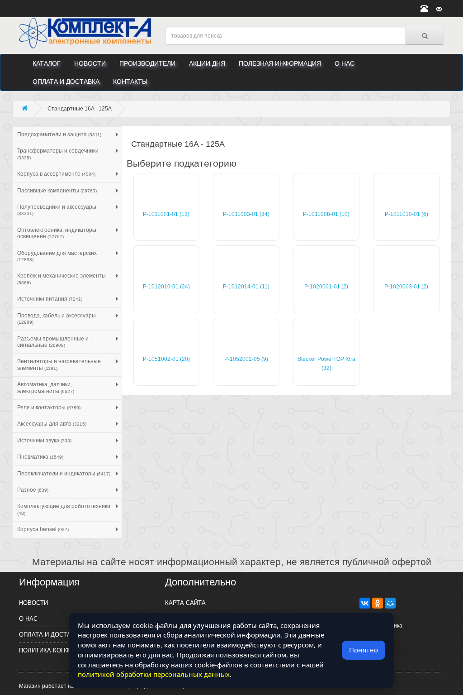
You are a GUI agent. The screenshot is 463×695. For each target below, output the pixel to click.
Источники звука (44, 440)
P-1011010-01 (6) (406, 214)
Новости (90, 63)
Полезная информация (280, 63)
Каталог (47, 63)
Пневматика (40, 457)
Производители (147, 63)
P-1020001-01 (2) (326, 286)
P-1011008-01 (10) (326, 214)
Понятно (363, 649)
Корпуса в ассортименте (56, 174)
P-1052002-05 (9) (246, 359)
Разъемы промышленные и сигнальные (53, 342)
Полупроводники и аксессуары (56, 210)
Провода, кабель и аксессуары (56, 318)
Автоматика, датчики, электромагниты (45, 387)
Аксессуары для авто (51, 424)
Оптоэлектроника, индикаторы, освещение (57, 233)
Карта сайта (185, 602)
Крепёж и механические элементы (61, 279)
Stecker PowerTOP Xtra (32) (326, 363)
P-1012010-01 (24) (166, 286)
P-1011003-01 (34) (246, 214)
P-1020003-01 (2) (406, 286)
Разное (32, 490)
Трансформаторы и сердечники (58, 154)
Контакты (130, 81)
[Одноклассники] (377, 603)
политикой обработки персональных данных (154, 674)
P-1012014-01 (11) (246, 286)
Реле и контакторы (48, 407)
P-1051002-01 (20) (166, 359)
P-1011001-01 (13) (166, 214)
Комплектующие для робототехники (63, 509)
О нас (344, 63)
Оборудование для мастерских (57, 256)
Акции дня (207, 63)
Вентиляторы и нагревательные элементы (59, 364)
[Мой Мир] (390, 603)
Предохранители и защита (59, 134)
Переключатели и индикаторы (63, 473)
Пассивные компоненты (57, 190)
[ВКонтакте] (364, 603)
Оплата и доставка (66, 81)
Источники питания (49, 299)
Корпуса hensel (43, 529)
